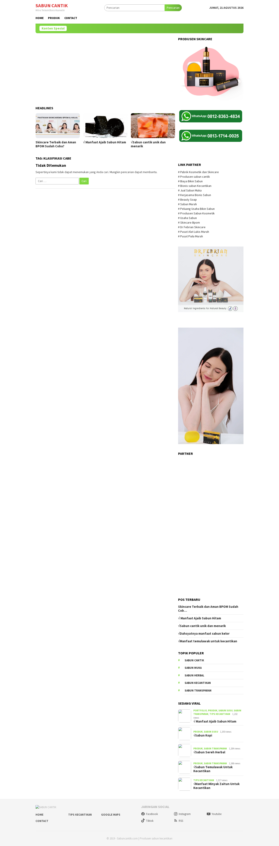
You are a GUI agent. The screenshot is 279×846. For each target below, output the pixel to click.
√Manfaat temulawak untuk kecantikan (207, 641)
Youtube (216, 814)
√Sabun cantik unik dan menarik (148, 144)
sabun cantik (194, 660)
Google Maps (110, 814)
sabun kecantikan (198, 683)
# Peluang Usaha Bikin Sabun (196, 209)
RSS (181, 821)
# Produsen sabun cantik (194, 177)
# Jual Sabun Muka (190, 190)
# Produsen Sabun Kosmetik (196, 213)
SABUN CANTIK (52, 5)
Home (39, 814)
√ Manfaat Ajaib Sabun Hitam (104, 142)
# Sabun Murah (187, 204)
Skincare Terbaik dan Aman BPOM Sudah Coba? (56, 144)
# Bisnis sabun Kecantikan (195, 186)
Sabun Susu (225, 710)
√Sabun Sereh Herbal (209, 752)
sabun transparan (198, 690)
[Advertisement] (105, 67)
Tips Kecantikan (219, 714)
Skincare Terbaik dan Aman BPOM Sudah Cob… (208, 609)
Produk (212, 710)
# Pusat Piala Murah (191, 236)
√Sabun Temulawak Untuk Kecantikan (213, 769)
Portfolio (200, 710)
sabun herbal (194, 675)
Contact (42, 821)
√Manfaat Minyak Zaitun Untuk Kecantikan (216, 786)
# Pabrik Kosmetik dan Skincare (198, 172)
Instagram (185, 814)
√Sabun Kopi (202, 735)
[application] (210, 386)
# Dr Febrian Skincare (192, 227)
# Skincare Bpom (189, 222)
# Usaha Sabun (187, 218)
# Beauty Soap (187, 200)
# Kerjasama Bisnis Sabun (194, 195)
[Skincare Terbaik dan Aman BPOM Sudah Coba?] (58, 125)
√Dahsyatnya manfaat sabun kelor (204, 634)
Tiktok (149, 821)
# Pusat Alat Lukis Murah (194, 232)
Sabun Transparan (215, 748)
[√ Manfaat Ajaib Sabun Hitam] (105, 125)
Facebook (152, 814)
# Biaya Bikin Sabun (190, 181)
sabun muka (193, 668)
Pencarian (173, 8)
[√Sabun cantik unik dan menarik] (153, 125)
